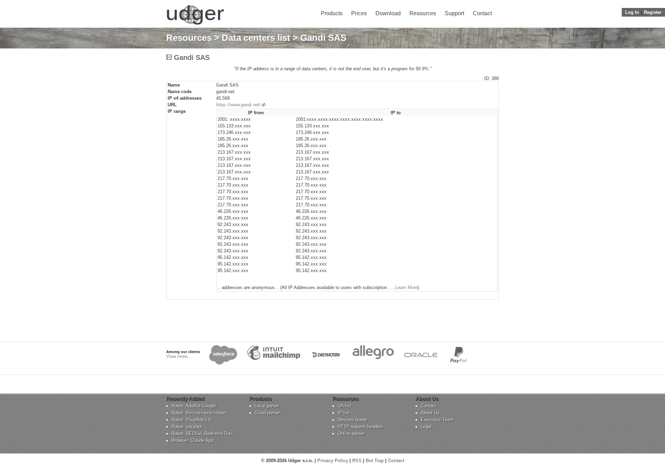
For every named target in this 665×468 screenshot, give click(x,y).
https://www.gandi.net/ (238, 104)
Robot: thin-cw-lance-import (198, 412)
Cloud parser (267, 412)
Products (332, 13)
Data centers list (256, 38)
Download (388, 13)
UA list (344, 405)
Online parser (351, 433)
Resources (422, 13)
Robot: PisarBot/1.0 (191, 419)
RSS (357, 460)
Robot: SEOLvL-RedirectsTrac (201, 433)
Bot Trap (375, 460)
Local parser (267, 405)
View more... (179, 356)
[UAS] (195, 24)
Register (653, 12)
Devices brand (352, 419)
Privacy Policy (332, 460)
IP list (343, 412)
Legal (426, 426)
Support (454, 13)
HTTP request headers (360, 426)
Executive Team (437, 419)
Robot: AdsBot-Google (193, 405)
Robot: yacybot (186, 426)
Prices (359, 13)
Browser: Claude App (192, 440)
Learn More (406, 287)
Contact (482, 13)
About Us (430, 412)
